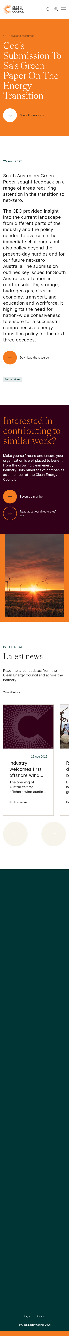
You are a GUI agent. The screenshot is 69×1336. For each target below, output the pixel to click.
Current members (15, 993)
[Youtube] (42, 935)
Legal (27, 1316)
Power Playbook (48, 979)
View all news (11, 692)
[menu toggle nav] (63, 9)
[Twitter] (35, 935)
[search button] (48, 9)
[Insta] (22, 935)
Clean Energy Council (32, 1324)
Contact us (11, 974)
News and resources (18, 1040)
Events (8, 1049)
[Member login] (56, 9)
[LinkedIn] (29, 936)
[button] (53, 834)
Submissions (12, 379)
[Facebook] (17, 935)
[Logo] (34, 916)
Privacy (40, 1316)
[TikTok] (50, 936)
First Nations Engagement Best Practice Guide (49, 1006)
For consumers (13, 1059)
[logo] (13, 9)
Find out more (18, 802)
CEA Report (44, 970)
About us (9, 984)
